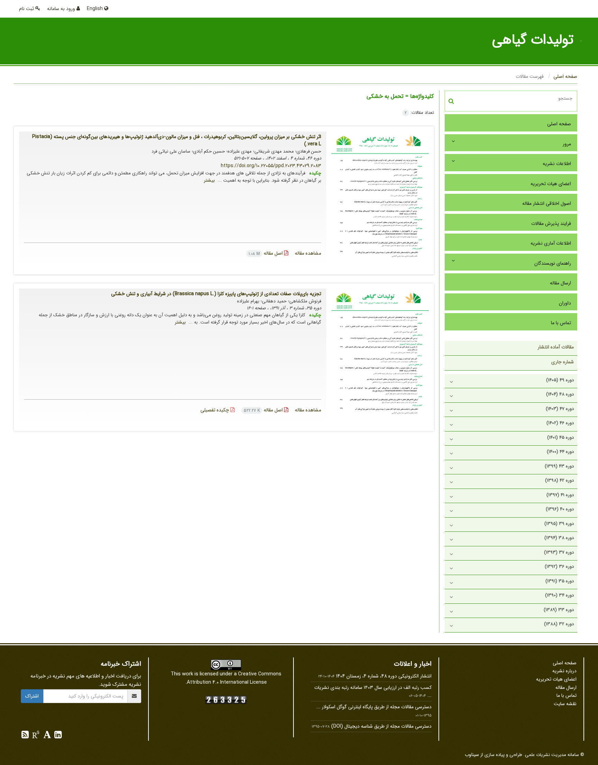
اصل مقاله (266, 253)
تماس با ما (561, 323)
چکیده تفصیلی (215, 410)
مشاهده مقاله (308, 253)
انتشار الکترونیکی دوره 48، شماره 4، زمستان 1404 (384, 676)
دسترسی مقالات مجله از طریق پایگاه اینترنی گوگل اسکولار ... (374, 707)
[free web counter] (226, 699)
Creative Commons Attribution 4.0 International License (234, 678)
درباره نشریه (564, 671)
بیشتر (209, 180)
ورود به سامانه (61, 8)
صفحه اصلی (565, 76)
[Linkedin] (57, 736)
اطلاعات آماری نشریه (551, 243)
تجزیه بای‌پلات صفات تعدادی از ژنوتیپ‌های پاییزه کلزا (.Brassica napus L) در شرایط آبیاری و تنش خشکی (216, 294)
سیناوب (472, 754)
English (95, 8)
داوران (565, 303)
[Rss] (25, 736)
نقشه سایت (565, 704)
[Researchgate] (35, 736)
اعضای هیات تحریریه (551, 184)
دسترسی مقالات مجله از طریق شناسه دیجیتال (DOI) (381, 726)
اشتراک (32, 696)
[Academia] (46, 736)
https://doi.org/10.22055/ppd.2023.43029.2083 (271, 166)
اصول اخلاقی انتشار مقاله (546, 203)
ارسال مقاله (560, 283)
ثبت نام (27, 8)
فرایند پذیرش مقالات (551, 223)
